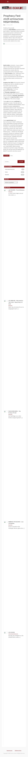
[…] (15, 195)
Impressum (9, 750)
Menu (7, 1)
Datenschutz (18, 750)
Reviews (7, 174)
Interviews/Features (10, 169)
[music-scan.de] (14, 7)
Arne (4, 24)
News (11, 155)
